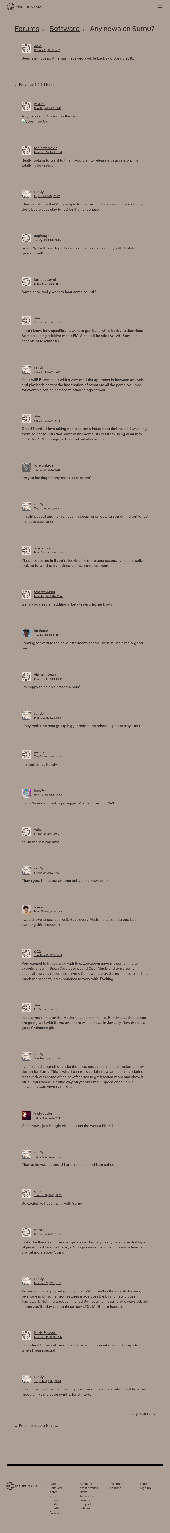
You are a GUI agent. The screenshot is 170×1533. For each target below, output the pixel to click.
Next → (52, 85)
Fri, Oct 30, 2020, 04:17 (46, 834)
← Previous (24, 85)
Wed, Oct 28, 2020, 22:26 (48, 795)
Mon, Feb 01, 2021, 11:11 (47, 1283)
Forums (27, 28)
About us (86, 1484)
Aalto (53, 1484)
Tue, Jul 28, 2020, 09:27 (47, 509)
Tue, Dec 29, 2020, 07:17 (47, 1118)
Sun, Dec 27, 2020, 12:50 (47, 1059)
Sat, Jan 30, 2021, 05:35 (47, 1234)
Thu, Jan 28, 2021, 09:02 (48, 1195)
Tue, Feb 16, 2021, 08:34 (47, 1381)
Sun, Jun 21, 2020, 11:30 (47, 284)
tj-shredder (43, 1114)
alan (37, 318)
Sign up (145, 1488)
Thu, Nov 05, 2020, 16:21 (48, 955)
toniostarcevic (45, 148)
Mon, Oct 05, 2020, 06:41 (48, 679)
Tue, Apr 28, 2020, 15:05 (47, 240)
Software (65, 28)
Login (144, 1484)
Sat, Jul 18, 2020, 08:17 (47, 323)
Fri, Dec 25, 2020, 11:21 (47, 1010)
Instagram (116, 1484)
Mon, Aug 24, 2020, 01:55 (48, 553)
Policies (85, 1508)
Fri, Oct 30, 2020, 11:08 (46, 873)
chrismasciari (45, 675)
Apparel (55, 1513)
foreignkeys (44, 465)
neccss (39, 1230)
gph (37, 951)
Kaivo (53, 1492)
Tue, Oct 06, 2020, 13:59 (47, 757)
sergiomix (42, 548)
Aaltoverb (56, 1488)
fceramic (41, 907)
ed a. (38, 46)
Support (85, 1504)
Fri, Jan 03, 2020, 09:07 (47, 196)
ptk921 (39, 104)
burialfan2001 (45, 1333)
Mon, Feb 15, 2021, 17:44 (48, 1337)
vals (37, 830)
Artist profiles (89, 1488)
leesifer (40, 791)
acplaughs (42, 236)
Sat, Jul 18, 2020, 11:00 (47, 372)
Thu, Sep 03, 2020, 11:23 (47, 635)
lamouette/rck (45, 280)
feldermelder (44, 592)
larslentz (41, 631)
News (83, 1492)
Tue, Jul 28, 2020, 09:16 (47, 470)
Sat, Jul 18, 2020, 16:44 (47, 421)
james (39, 752)
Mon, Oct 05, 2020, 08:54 (48, 718)
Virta (53, 1496)
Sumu (54, 1500)
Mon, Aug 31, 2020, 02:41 (48, 596)
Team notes (87, 1496)
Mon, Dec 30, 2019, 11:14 (48, 152)
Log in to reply (143, 1414)
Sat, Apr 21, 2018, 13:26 (47, 50)
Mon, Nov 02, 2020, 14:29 (48, 912)
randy (39, 192)
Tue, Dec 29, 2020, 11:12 (47, 1157)
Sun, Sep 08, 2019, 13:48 (47, 108)
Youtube (115, 1488)
